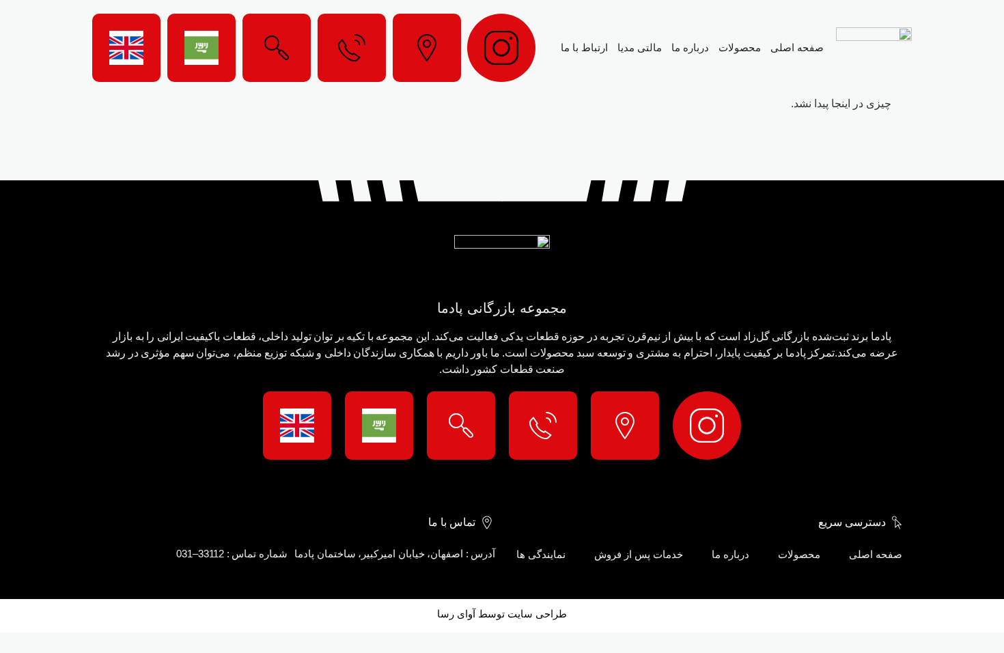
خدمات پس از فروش (638, 554)
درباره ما (690, 47)
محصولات (740, 47)
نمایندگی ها (541, 554)
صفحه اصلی (797, 47)
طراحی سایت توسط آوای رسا (502, 614)
